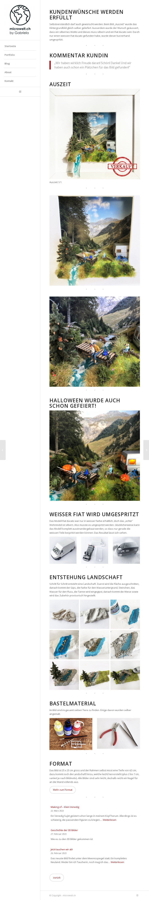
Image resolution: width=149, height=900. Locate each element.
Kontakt (9, 81)
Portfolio (10, 54)
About (8, 72)
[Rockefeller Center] (146, 450)
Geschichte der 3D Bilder (64, 830)
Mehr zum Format (62, 789)
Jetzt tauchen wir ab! (62, 849)
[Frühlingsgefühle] (3, 450)
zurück (57, 877)
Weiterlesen (109, 819)
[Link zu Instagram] (20, 91)
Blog (7, 63)
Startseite (10, 46)
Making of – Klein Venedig (65, 807)
